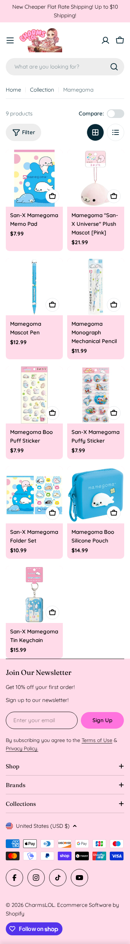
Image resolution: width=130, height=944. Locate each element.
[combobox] (65, 66)
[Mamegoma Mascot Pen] (34, 286)
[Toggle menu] (10, 40)
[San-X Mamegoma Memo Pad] (34, 178)
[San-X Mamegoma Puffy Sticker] (95, 394)
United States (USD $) (43, 825)
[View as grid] (95, 132)
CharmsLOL (40, 904)
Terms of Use (97, 740)
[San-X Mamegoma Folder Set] (34, 494)
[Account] (105, 40)
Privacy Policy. (22, 748)
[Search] (114, 66)
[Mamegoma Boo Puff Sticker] (34, 394)
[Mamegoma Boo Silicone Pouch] (95, 494)
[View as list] (115, 132)
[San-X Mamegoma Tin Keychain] (34, 594)
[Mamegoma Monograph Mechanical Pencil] (95, 286)
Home (13, 89)
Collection (42, 89)
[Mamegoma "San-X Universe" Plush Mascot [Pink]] (95, 178)
